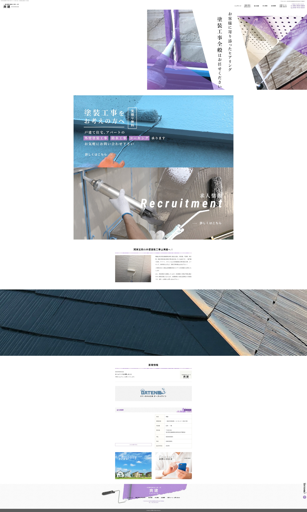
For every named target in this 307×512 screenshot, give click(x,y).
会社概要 (273, 6)
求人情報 (265, 6)
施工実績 (256, 6)
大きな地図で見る (133, 444)
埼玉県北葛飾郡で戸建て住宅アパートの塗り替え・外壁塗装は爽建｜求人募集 (15, 0)
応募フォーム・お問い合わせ (283, 6)
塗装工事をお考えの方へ (247, 6)
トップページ (238, 6)
